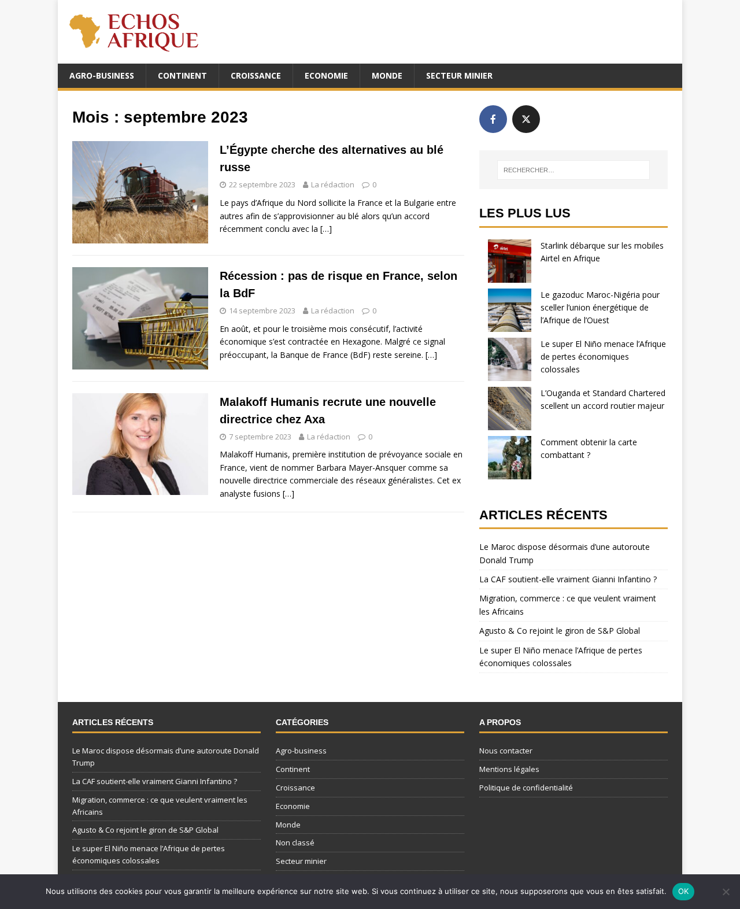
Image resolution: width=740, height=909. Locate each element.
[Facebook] (493, 119)
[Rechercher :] (573, 170)
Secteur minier (459, 75)
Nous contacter (505, 750)
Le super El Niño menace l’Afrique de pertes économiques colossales (603, 356)
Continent (182, 75)
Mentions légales (509, 769)
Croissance (256, 75)
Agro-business (101, 75)
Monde (387, 75)
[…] (326, 228)
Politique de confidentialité (526, 787)
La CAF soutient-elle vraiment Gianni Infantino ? (568, 579)
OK (683, 891)
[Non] (725, 891)
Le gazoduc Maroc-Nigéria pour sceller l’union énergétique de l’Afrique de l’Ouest (600, 307)
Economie (326, 75)
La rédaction (332, 184)
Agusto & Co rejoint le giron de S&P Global (559, 630)
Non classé (295, 842)
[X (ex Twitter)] (526, 119)
